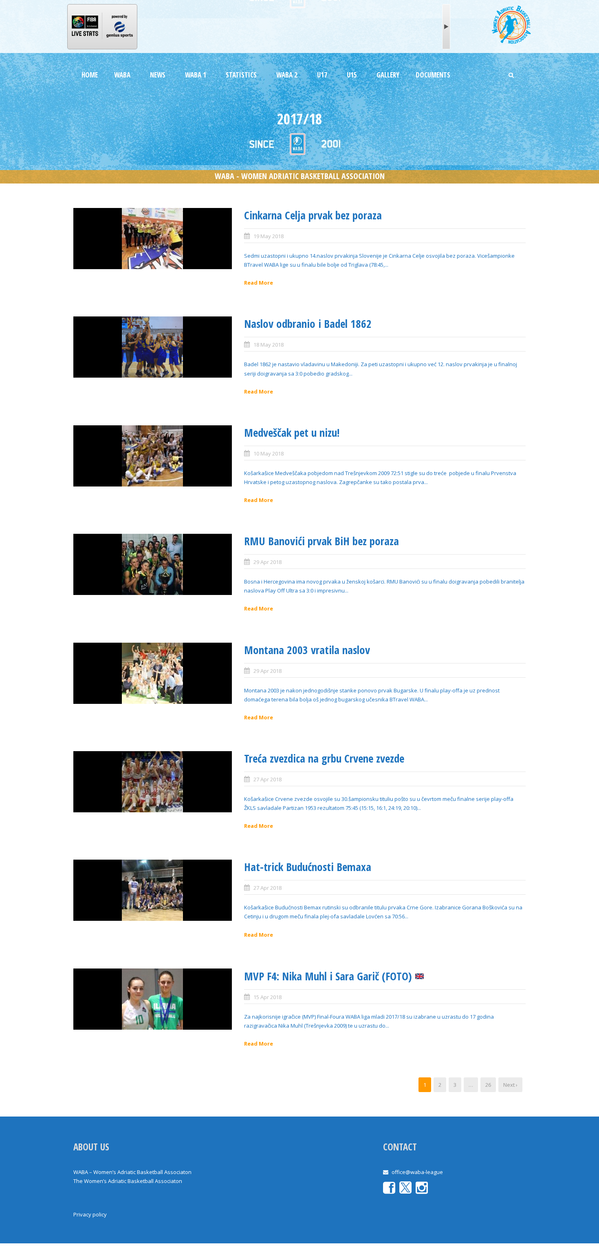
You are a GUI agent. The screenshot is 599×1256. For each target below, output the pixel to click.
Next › (510, 1084)
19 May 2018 (268, 236)
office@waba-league (417, 1172)
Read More (258, 282)
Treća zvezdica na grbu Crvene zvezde (324, 758)
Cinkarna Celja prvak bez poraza (313, 215)
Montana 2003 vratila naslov (307, 649)
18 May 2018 (268, 344)
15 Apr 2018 (267, 997)
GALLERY (388, 75)
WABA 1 (195, 75)
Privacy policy (90, 1214)
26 (488, 1084)
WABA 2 (286, 75)
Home (89, 75)
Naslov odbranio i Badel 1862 (308, 323)
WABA (122, 75)
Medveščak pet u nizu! (291, 432)
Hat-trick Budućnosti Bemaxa (307, 866)
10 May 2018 (268, 453)
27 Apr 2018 (267, 779)
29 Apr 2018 (267, 562)
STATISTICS (241, 75)
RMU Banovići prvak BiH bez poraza (321, 540)
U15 (352, 75)
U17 (322, 75)
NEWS (157, 75)
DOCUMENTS (433, 75)
